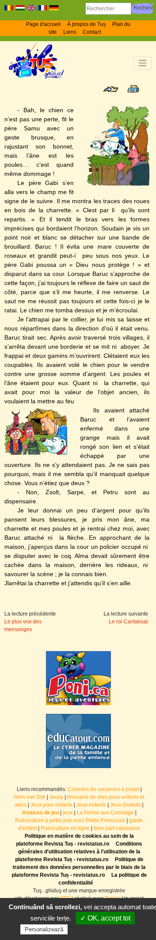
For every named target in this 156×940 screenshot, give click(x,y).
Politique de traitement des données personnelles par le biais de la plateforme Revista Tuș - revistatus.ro (79, 867)
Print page (133, 89)
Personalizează (44, 929)
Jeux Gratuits (125, 805)
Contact (92, 32)
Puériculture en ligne (65, 828)
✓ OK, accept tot (105, 918)
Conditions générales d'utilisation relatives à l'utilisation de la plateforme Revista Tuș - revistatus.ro (79, 851)
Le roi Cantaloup (128, 622)
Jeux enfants (91, 805)
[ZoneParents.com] (78, 678)
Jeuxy (56, 797)
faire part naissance (117, 828)
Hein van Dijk (30, 797)
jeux (68, 813)
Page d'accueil (43, 24)
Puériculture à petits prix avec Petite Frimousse (70, 820)
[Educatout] (78, 741)
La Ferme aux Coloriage (105, 813)
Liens (69, 32)
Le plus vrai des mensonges (23, 625)
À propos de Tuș (86, 24)
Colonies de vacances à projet (103, 789)
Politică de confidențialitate (108, 929)
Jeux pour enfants (51, 805)
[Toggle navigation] (142, 63)
